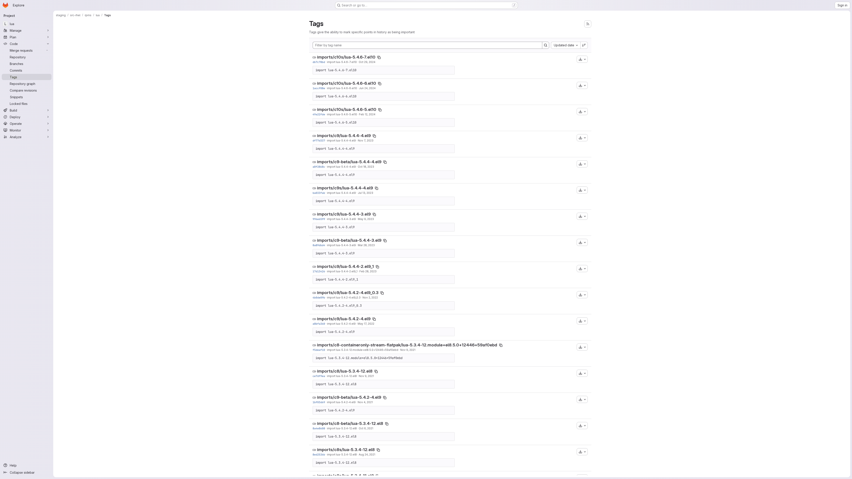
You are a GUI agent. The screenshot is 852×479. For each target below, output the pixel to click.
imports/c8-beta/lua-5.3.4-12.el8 (350, 423)
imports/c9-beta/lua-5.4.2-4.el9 (349, 397)
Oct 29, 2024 (367, 62)
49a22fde (319, 114)
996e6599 (319, 219)
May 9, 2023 (366, 219)
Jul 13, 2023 (365, 192)
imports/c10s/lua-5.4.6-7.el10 (346, 57)
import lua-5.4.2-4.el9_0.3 (344, 297)
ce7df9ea (319, 376)
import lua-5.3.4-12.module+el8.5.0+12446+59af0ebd (362, 349)
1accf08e (319, 88)
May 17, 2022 (366, 323)
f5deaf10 (319, 349)
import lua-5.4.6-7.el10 (342, 62)
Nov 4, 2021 (365, 402)
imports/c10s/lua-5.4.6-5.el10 (346, 109)
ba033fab (319, 192)
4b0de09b (319, 297)
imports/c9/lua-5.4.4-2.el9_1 (345, 266)
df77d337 (319, 140)
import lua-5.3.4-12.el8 (342, 376)
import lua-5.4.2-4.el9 (341, 323)
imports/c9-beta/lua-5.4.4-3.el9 (349, 240)
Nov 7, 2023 (365, 140)
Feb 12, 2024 (367, 114)
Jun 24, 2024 (367, 88)
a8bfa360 (319, 323)
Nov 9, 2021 (407, 349)
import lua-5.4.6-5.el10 (342, 114)
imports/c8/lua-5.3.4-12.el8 (345, 371)
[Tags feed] (587, 23)
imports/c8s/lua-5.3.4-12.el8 (346, 449)
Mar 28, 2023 (366, 245)
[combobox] (565, 45)
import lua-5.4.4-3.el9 (341, 219)
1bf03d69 (319, 402)
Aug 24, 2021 (367, 454)
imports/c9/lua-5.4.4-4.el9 (344, 135)
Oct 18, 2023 (366, 166)
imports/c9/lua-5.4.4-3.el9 (344, 214)
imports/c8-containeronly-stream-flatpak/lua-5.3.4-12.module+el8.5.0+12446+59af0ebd (407, 344)
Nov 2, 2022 (370, 297)
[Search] (545, 45)
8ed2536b (319, 454)
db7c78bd (319, 62)
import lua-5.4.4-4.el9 (341, 140)
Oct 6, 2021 (366, 428)
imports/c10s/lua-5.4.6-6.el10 (346, 83)
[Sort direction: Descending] (584, 45)
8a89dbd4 (319, 245)
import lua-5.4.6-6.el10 (342, 88)
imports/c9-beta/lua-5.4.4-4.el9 (349, 161)
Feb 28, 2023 (368, 271)
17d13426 (319, 271)
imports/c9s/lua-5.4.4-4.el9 (345, 187)
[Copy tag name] (379, 57)
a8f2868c (319, 166)
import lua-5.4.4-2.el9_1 (342, 271)
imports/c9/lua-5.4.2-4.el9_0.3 (348, 292)
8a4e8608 (319, 428)
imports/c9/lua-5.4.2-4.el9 (344, 318)
